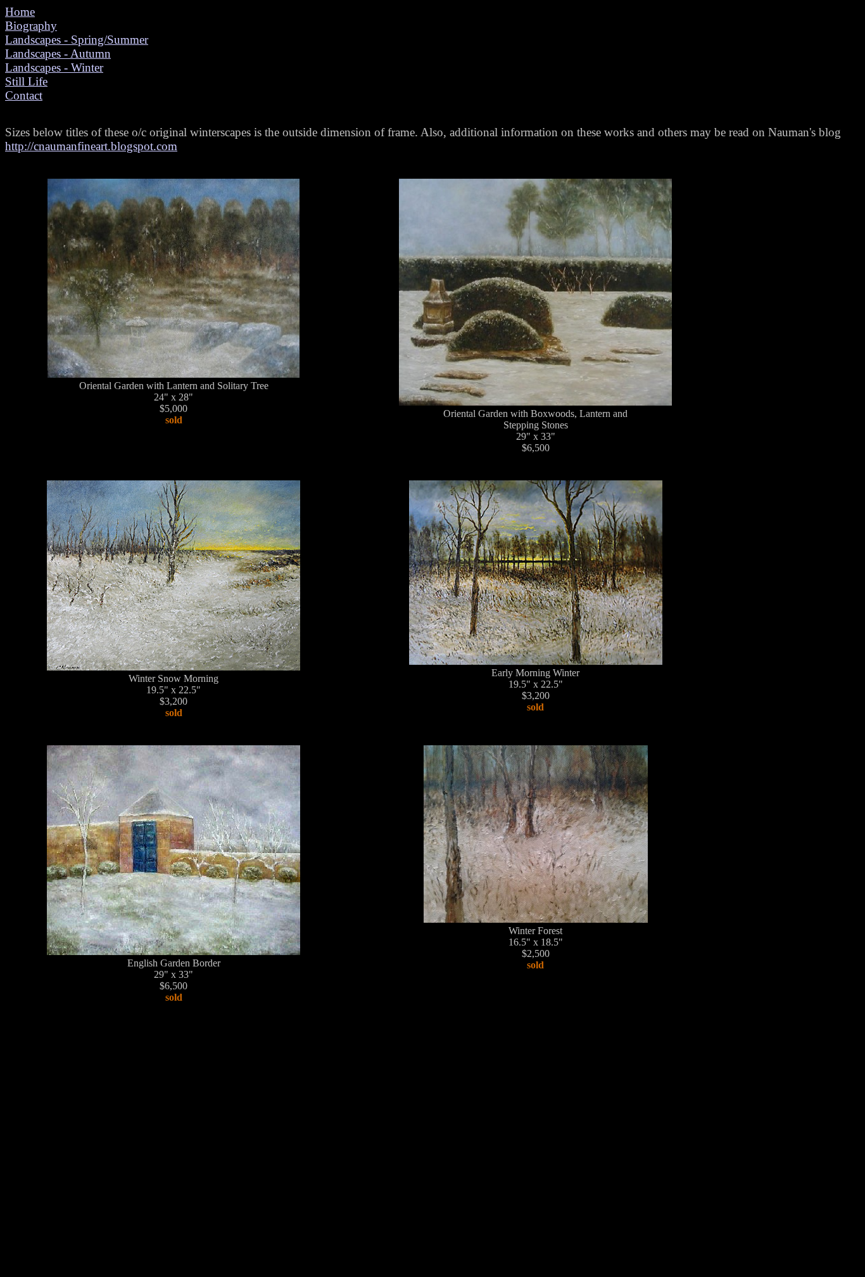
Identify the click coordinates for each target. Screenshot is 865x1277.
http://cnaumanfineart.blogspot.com (91, 146)
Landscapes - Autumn (58, 53)
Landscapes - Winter (54, 67)
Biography (31, 25)
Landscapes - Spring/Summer (76, 39)
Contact (23, 95)
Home (20, 11)
